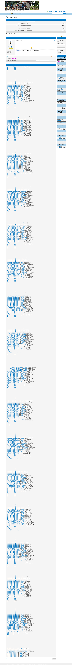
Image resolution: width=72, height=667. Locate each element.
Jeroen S (22, 140)
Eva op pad (59, 120)
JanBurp (59, 66)
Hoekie (22, 91)
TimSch (22, 330)
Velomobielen (16, 16)
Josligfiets (22, 99)
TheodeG (22, 93)
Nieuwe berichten (22, 664)
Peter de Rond (23, 575)
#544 (54, 40)
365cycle (22, 68)
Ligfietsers (11, 16)
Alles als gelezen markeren (38, 664)
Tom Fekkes (23, 341)
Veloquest (22, 342)
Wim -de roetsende (24, 100)
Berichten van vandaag (29, 664)
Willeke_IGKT (22, 69)
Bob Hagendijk (23, 488)
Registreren (19, 13)
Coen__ (22, 584)
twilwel (24, 590)
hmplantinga (22, 581)
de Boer (22, 405)
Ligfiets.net (50, 11)
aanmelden (62, 39)
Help (65, 11)
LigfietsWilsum (23, 302)
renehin (60, 73)
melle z (22, 94)
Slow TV (61, 122)
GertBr (22, 87)
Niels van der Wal (23, 406)
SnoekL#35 (22, 122)
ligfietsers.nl (8, 16)
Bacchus (22, 227)
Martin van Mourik (23, 82)
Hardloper (20, 66)
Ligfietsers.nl (8, 664)
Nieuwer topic (14, 60)
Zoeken (55, 11)
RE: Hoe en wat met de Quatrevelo (13, 67)
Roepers (22, 298)
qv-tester (22, 331)
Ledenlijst (60, 11)
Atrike (21, 403)
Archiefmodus (17, 664)
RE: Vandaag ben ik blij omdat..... (12, 632)
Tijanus (22, 627)
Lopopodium (22, 86)
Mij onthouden (60, 50)
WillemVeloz (22, 519)
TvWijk (22, 593)
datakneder (22, 67)
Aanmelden (14, 13)
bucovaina (22, 620)
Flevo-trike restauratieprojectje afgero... (61, 69)
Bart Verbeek (23, 223)
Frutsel (22, 89)
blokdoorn (22, 483)
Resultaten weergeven (63, 33)
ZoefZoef (22, 192)
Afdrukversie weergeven (11, 658)
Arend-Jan (23, 294)
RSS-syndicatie (45, 664)
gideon (22, 85)
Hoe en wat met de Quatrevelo (12, 66)
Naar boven (12, 664)
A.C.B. (21, 583)
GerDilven (22, 90)
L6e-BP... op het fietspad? (61, 131)
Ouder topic (9, 60)
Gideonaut (22, 204)
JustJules (22, 160)
